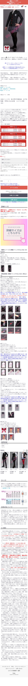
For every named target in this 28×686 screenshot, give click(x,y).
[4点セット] (16, 140)
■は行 (2, 87)
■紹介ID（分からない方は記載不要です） (11, 175)
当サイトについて (10, 668)
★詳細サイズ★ (6, 488)
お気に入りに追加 (14, 195)
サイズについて (6, 666)
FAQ (12, 666)
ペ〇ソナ (8, 90)
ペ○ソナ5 (8, 87)
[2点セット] (16, 126)
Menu (25, 5)
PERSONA (12, 88)
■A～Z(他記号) (4, 88)
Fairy (10, 7)
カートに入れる (14, 187)
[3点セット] (16, 133)
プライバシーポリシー (20, 666)
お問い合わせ (14, 199)
